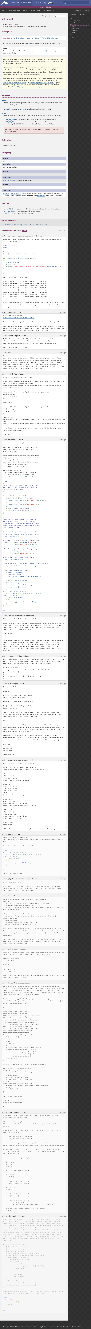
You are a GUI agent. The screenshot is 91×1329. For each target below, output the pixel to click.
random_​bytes (75, 28)
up (3, 312)
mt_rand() (6, 193)
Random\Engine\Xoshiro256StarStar (14, 83)
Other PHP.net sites (63, 1327)
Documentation (26, 3)
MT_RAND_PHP (10, 122)
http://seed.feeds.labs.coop (12, 1230)
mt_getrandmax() (9, 211)
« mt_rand (78, 10)
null (28, 38)
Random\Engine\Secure (19, 87)
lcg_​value (74, 37)
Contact (52, 1327)
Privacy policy (76, 1327)
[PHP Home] (5, 3)
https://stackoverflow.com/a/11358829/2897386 (18, 317)
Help (44, 3)
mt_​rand (73, 22)
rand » (87, 10)
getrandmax (74, 18)
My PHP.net (43, 1327)
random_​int (74, 30)
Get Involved (37, 3)
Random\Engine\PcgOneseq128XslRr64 (42, 83)
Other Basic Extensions (28, 10)
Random (39, 10)
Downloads (15, 3)
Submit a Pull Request (31, 225)
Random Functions (49, 10)
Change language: (47, 16)
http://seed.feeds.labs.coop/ (22, 1247)
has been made (13, 180)
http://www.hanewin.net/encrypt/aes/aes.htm (19, 477)
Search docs (70, 3)
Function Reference (14, 10)
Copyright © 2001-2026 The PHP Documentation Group (20, 1327)
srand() (44, 51)
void (56, 38)
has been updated (15, 193)
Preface (4, 10)
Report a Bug (43, 225)
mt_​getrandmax (75, 20)
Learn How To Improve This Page (12, 225)
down (6, 312)
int (19, 38)
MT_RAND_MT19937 (47, 38)
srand (73, 33)
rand (72, 26)
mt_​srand (74, 24)
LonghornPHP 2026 (45, 7)
